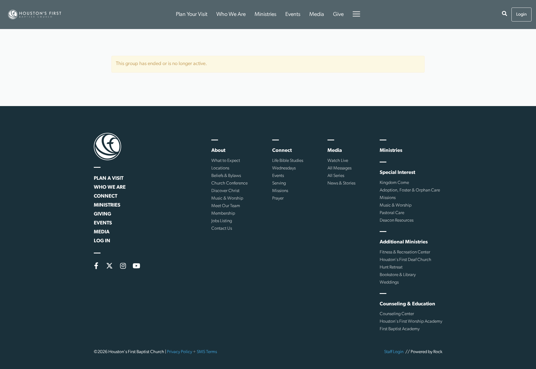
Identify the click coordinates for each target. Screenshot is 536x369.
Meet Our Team (225, 206)
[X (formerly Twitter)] (109, 265)
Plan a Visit (108, 178)
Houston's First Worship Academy (411, 321)
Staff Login (393, 352)
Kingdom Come (394, 183)
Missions (280, 191)
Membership (223, 213)
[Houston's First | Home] (107, 146)
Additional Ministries (404, 242)
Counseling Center (397, 314)
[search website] (504, 14)
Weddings (389, 282)
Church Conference (229, 183)
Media (316, 14)
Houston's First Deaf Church (405, 260)
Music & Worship (227, 198)
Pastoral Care (392, 213)
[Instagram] (122, 265)
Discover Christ (225, 191)
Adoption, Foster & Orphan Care (410, 190)
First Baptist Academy (400, 329)
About (218, 150)
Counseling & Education (407, 304)
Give (338, 14)
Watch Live (337, 161)
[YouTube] (136, 265)
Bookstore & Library (398, 275)
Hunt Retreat (391, 267)
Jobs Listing (221, 221)
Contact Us (221, 228)
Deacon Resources (396, 220)
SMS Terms (207, 352)
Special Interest (397, 172)
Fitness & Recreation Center (405, 252)
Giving (102, 214)
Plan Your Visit (191, 14)
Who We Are (231, 14)
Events (292, 14)
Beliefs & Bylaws (226, 176)
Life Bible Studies (287, 161)
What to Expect (225, 161)
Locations (220, 168)
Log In (102, 241)
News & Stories (341, 183)
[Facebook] (96, 265)
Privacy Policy (179, 352)
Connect (105, 196)
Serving (279, 183)
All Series (335, 176)
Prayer (278, 198)
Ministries (265, 14)
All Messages (339, 168)
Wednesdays (284, 168)
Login (521, 14)
